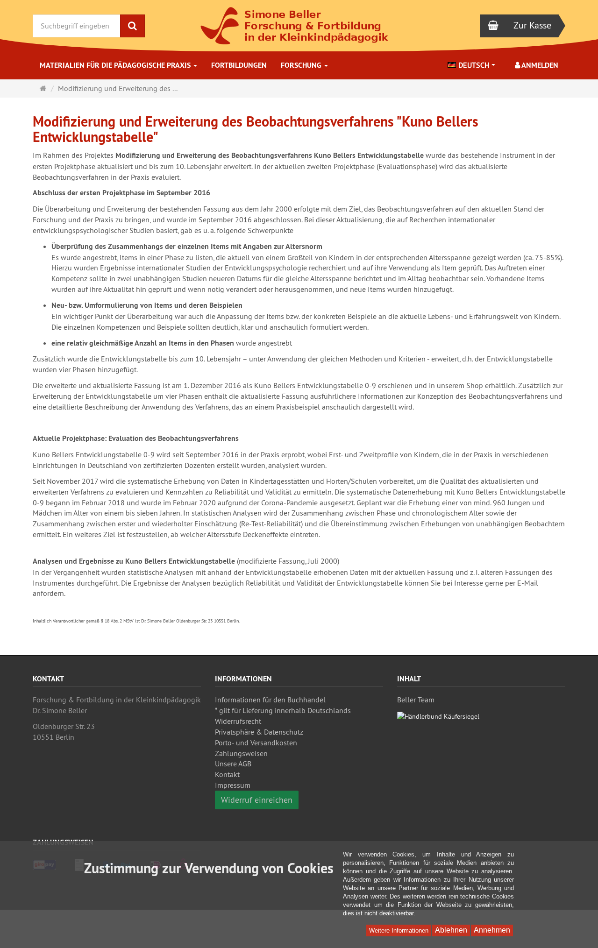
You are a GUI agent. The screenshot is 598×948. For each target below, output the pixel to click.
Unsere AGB (233, 763)
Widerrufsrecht (238, 721)
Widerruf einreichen (256, 799)
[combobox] (471, 65)
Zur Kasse (532, 25)
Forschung (302, 65)
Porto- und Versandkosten (256, 742)
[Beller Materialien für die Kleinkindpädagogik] (298, 25)
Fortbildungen (239, 65)
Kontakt (227, 774)
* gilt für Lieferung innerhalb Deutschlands (283, 710)
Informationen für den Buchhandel (270, 699)
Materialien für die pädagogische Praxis (116, 65)
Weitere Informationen (398, 930)
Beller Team (415, 699)
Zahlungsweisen (241, 753)
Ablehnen (451, 930)
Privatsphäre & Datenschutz (259, 731)
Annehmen (492, 930)
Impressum (232, 785)
